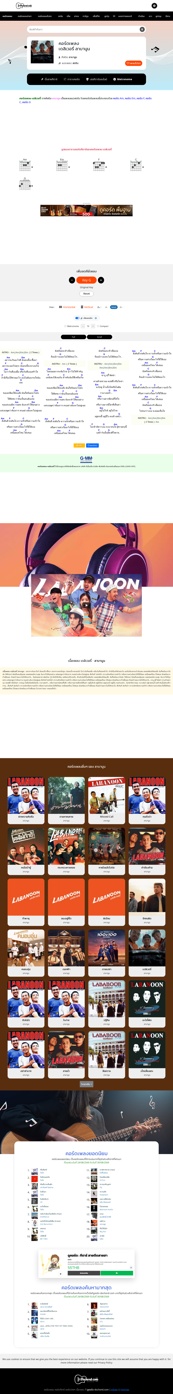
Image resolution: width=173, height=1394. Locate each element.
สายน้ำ (66, 1071)
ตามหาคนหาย (66, 816)
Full (73, 337)
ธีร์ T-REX (43, 1239)
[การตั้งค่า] (154, 6)
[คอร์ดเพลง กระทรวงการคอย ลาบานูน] (66, 846)
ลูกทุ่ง (106, 16)
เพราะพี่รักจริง (105, 1199)
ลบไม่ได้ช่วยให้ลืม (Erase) (50, 1221)
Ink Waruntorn (46, 1224)
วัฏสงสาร (104, 1303)
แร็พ (68, 16)
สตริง (60, 16)
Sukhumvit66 (105, 1336)
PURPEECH (44, 1217)
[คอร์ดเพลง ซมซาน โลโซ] (35, 1230)
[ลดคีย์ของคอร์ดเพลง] (72, 280)
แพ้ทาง (102, 1221)
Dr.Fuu (102, 1180)
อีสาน (168, 16)
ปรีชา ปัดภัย (44, 1336)
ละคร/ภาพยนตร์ (125, 16)
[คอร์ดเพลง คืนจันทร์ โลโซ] (35, 1171)
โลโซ (42, 1172)
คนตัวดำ (147, 816)
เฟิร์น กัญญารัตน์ (106, 1314)
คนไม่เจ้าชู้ (26, 867)
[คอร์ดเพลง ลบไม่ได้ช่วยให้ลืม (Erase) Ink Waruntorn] (35, 1223)
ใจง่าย (66, 1020)
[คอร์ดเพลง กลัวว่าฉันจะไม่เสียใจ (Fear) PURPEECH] (35, 1216)
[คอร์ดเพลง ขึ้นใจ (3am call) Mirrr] (35, 1320)
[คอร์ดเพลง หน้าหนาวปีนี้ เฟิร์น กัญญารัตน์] (95, 1313)
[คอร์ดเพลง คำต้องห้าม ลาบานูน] (147, 846)
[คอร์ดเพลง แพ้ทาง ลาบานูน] (95, 1223)
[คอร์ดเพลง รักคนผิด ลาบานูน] (147, 897)
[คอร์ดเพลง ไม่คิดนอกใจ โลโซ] (35, 1179)
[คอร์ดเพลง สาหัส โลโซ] (95, 1238)
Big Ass (103, 1231)
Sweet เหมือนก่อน (107, 1318)
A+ (121, 307)
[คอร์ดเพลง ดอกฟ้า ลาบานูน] (66, 947)
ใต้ (114, 16)
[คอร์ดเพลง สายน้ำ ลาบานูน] (66, 1049)
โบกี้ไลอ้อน (104, 1172)
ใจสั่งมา (43, 1191)
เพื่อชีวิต (96, 16)
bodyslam (104, 1194)
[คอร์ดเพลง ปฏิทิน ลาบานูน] (106, 998)
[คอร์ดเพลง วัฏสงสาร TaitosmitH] (95, 1306)
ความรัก (103, 1191)
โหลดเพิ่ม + (86, 1084)
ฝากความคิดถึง (26, 816)
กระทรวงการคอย (66, 867)
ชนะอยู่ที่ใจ (66, 918)
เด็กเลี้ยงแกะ (147, 1071)
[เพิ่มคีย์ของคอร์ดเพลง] (101, 280)
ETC (101, 1321)
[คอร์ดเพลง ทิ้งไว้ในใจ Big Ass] (95, 1230)
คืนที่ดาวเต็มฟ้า (46, 1184)
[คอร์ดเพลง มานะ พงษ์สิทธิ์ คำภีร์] (95, 1216)
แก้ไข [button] (80, 445)
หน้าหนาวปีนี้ (105, 1311)
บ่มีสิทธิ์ (43, 1235)
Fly (101, 1187)
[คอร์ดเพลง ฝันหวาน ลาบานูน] (106, 1049)
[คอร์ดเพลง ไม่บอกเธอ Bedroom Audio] (95, 1208)
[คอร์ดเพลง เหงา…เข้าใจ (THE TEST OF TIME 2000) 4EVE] (35, 1328)
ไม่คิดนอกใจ (45, 1177)
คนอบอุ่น (26, 969)
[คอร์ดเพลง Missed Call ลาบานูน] (106, 795)
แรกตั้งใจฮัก (45, 1333)
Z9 (41, 1202)
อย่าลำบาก (26, 1071)
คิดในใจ (26, 1020)
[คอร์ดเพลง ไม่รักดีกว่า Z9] (35, 1201)
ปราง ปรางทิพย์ (46, 1307)
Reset (86, 293)
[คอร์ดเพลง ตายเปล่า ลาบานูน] (106, 947)
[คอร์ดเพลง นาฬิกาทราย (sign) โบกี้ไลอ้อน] (95, 1171)
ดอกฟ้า (66, 969)
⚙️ (95, 318)
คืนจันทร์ (43, 1169)
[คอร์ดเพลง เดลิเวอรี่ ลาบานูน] (147, 947)
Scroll (99, 337)
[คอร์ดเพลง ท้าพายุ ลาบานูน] (26, 897)
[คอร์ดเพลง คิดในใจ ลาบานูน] (26, 998)
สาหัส (102, 1235)
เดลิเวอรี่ (147, 969)
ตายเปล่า (106, 969)
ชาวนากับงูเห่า (105, 1184)
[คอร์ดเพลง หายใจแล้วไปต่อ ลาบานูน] (106, 846)
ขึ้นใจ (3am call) (46, 1318)
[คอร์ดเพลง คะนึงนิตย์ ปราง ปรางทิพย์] (35, 1306)
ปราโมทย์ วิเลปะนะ (46, 1187)
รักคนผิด (147, 918)
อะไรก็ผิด (147, 1020)
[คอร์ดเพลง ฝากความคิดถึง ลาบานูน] (26, 795)
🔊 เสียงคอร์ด (86, 318)
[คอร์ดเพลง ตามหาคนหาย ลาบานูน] (66, 795)
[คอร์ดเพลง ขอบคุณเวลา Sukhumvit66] (95, 1335)
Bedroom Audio (106, 1209)
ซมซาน (43, 1228)
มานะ (102, 1213)
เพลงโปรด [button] (93, 445)
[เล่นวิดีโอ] (86, 605)
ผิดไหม (106, 918)
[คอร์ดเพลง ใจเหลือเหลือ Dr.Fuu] (95, 1179)
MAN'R (102, 1329)
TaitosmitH (104, 1307)
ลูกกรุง (158, 16)
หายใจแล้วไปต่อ (107, 867)
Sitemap (124, 1389)
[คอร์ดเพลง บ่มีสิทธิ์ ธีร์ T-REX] (35, 1238)
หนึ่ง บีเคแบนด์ (105, 1202)
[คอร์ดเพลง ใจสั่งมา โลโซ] (35, 1193)
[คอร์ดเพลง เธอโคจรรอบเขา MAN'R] (95, 1328)
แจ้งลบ (114, 1389)
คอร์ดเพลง (7, 16)
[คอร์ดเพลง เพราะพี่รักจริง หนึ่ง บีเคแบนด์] (95, 1201)
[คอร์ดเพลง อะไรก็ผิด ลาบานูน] (147, 998)
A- (106, 307)
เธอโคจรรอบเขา (106, 1326)
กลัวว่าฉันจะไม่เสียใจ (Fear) (51, 1213)
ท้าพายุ (26, 918)
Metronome (73, 326)
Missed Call (106, 816)
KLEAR (43, 1314)
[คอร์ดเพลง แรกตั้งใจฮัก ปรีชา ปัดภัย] (35, 1335)
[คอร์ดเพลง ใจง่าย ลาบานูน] (66, 998)
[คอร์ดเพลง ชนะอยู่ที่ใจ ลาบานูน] (66, 897)
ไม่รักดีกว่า (44, 1199)
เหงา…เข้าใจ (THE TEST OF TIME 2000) (56, 1326)
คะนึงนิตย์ (44, 1303)
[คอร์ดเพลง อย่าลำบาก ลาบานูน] (26, 1049)
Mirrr (42, 1321)
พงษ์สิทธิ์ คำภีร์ (105, 1217)
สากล (76, 16)
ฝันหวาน (107, 1071)
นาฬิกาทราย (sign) (107, 1169)
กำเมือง (141, 16)
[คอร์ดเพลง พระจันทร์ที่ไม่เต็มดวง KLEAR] (35, 1313)
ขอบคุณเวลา (105, 1333)
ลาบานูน (73, 57)
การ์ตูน (86, 16)
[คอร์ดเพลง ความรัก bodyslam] (95, 1193)
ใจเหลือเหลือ (105, 1177)
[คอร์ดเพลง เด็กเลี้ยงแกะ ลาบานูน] (147, 1049)
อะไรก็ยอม (44, 1206)
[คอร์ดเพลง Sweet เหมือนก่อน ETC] (95, 1320)
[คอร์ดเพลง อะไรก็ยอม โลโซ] (35, 1208)
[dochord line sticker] (86, 1263)
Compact (103, 326)
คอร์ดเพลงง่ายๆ (25, 16)
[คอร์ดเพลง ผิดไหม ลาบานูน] (106, 897)
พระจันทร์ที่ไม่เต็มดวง (48, 1311)
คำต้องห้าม (147, 867)
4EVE (42, 1329)
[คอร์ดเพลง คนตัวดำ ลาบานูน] (147, 795)
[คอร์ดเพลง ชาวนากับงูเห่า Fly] (95, 1186)
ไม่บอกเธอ (104, 1206)
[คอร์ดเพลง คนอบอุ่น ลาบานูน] (26, 947)
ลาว (150, 16)
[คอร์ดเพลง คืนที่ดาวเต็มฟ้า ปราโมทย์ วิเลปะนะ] (35, 1186)
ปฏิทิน (107, 1020)
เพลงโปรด (135, 63)
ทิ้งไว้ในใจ (103, 1228)
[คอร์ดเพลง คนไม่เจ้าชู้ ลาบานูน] (26, 846)
